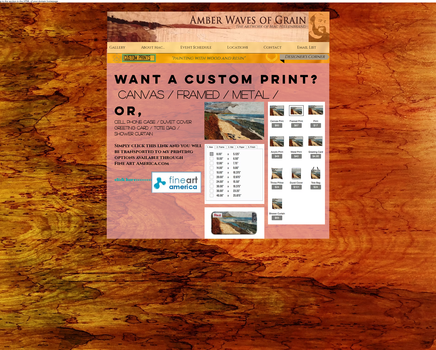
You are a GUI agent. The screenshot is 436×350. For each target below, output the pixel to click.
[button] (123, 49)
